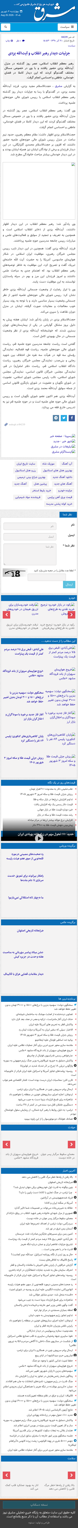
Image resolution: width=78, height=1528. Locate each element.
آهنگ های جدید (63, 484)
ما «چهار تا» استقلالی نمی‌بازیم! (25, 897)
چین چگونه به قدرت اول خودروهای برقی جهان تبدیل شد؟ (43, 1187)
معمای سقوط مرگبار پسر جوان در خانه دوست (57, 1156)
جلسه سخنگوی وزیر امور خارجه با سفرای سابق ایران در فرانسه (41, 1436)
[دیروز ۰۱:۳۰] (21, 1472)
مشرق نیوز (46, 10)
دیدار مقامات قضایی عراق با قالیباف (23, 974)
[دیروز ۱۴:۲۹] (60, 764)
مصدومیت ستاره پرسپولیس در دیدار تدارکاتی (50, 1331)
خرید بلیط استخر (41, 490)
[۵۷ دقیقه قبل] (60, 937)
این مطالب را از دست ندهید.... (58, 641)
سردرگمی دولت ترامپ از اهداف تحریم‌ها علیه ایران (46, 1224)
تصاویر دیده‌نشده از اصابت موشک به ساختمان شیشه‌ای (44, 1014)
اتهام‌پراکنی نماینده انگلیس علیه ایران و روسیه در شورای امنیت (41, 1289)
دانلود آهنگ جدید (62, 477)
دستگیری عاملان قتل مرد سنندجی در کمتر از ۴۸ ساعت (44, 1105)
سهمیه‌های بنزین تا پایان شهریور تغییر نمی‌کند (49, 1371)
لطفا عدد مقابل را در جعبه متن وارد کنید (54, 571)
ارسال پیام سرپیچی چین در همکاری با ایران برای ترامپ (45, 1089)
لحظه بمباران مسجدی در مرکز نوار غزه (53, 1310)
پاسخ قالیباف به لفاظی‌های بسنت (56, 1260)
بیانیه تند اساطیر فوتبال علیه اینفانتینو (54, 1040)
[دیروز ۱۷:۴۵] (60, 980)
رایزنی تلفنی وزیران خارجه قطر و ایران (53, 1326)
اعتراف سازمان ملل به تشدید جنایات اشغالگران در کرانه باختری (41, 1270)
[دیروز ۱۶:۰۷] (60, 743)
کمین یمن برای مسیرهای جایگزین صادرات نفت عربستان (44, 1234)
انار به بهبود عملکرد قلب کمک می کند (21, 1487)
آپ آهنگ (67, 464)
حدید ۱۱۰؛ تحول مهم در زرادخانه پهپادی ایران (46, 834)
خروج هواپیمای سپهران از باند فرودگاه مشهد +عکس (23, 673)
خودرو (72, 598)
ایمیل (71, 535)
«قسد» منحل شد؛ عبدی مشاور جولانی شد (51, 1295)
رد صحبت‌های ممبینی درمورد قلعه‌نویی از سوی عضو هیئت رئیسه (24, 856)
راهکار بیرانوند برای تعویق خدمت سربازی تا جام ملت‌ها (25, 878)
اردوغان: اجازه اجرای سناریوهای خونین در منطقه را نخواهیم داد (41, 1094)
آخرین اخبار (69, 1171)
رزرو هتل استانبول (25, 470)
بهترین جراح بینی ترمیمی (31, 477)
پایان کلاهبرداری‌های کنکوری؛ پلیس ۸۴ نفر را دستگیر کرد (24, 738)
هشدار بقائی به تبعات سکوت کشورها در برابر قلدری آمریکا (43, 1430)
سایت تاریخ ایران (26, 464)
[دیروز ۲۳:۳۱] (60, 656)
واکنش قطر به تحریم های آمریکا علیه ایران (51, 1024)
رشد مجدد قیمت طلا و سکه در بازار (55, 815)
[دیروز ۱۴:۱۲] (60, 882)
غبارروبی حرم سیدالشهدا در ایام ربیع (54, 1355)
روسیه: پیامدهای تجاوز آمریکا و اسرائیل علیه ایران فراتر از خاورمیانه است (40, 1073)
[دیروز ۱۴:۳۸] (57, 612)
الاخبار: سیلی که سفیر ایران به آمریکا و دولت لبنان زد (45, 1030)
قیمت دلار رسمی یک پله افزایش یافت (53, 804)
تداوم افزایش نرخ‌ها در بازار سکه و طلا (53, 799)
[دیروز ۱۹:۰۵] (60, 959)
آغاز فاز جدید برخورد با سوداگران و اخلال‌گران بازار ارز (24, 716)
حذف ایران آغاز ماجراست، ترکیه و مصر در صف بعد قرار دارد (42, 1019)
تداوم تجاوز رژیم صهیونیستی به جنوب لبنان (51, 1315)
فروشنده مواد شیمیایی (27, 497)
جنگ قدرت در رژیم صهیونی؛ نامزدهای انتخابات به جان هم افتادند (39, 1381)
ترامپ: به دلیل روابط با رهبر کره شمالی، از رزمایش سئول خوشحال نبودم (40, 1112)
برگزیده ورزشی (67, 846)
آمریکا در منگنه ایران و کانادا (59, 1203)
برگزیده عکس (67, 922)
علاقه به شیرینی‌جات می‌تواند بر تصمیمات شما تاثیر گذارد (43, 1208)
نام (72, 525)
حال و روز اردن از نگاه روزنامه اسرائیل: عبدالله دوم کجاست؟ (42, 1255)
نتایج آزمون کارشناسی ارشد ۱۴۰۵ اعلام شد (50, 1410)
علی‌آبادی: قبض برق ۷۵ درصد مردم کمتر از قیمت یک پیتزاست (23, 651)
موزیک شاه (48, 464)
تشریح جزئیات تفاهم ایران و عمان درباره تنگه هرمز (47, 1244)
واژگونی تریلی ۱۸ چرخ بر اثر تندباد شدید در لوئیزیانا (46, 1066)
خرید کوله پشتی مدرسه (59, 504)
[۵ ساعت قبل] (57, 1141)
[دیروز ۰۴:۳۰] (21, 612)
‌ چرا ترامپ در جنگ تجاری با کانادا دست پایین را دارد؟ (46, 1192)
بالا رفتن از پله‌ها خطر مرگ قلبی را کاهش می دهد (47, 1177)
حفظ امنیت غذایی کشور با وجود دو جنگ (52, 1361)
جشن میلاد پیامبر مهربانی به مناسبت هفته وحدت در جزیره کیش (23, 954)
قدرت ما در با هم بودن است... (57, 1249)
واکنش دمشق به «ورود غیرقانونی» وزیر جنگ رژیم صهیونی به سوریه (38, 1061)
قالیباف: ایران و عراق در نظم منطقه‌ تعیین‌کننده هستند (45, 1396)
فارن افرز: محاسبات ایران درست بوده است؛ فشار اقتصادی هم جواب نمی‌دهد (39, 1082)
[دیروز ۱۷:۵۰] (60, 721)
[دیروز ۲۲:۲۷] (60, 861)
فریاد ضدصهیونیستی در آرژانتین (57, 1198)
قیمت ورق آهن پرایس (60, 497)
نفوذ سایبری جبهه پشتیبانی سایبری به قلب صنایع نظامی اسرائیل (40, 1336)
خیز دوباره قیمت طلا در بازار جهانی (55, 810)
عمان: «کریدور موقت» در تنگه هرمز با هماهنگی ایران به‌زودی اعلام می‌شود (39, 1389)
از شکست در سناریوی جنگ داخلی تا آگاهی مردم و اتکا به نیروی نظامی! (42, 1343)
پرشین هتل (40, 484)
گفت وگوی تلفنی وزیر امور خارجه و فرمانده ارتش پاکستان (43, 1305)
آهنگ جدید (20, 484)
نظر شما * (68, 546)
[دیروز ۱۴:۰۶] (60, 904)
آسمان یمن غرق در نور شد (59, 1229)
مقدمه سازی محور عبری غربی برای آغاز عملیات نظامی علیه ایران (40, 1045)
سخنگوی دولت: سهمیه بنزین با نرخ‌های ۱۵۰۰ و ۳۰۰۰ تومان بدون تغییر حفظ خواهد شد (23, 697)
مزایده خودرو (65, 490)
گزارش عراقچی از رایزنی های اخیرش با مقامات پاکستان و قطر (41, 1265)
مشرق (57, 86)
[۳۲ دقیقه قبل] (57, 1472)
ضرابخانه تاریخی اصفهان (30, 930)
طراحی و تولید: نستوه (39, 1523)
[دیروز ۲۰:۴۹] (60, 677)
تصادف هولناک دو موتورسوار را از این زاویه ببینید (48, 1119)
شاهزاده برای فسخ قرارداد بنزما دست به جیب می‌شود (45, 1099)
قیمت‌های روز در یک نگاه (61, 783)
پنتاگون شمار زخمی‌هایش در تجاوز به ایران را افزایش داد (44, 1376)
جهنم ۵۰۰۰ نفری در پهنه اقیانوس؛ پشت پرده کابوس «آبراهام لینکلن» (42, 1443)
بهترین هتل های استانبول (57, 470)
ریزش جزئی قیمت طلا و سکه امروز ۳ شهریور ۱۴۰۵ (23, 760)
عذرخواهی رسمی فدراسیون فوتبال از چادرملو (50, 1056)
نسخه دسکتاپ (39, 1505)
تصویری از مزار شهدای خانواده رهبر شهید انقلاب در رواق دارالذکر (39, 1213)
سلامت (71, 1458)
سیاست (65, 27)
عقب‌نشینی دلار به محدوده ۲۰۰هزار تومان (51, 789)
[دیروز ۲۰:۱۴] (60, 699)
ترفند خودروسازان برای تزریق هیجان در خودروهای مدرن (22, 626)
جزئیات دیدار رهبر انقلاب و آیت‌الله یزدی (39, 53)
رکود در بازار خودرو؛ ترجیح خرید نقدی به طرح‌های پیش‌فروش (57, 626)
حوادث (71, 1127)
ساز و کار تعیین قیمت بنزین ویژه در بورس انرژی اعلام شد (43, 1425)
